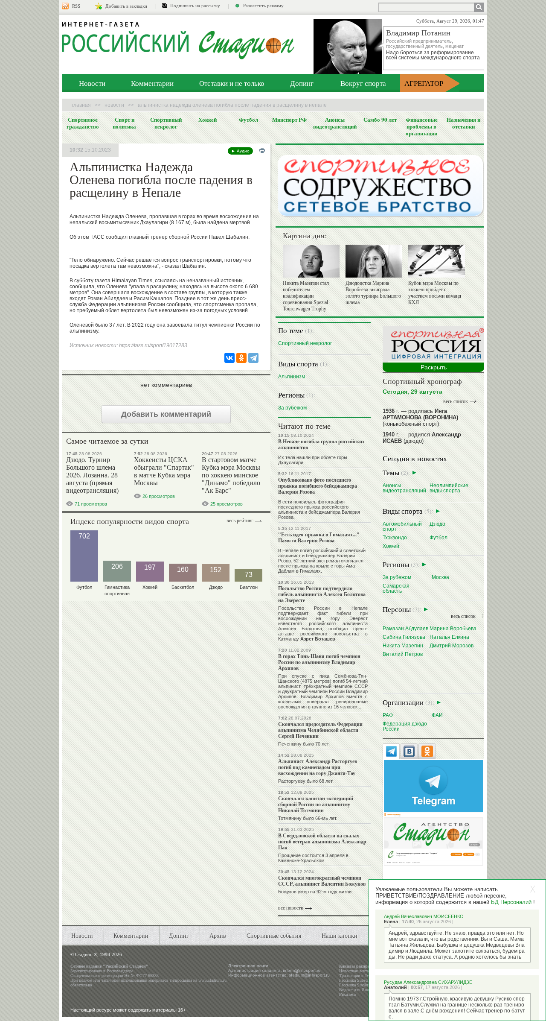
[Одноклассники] (241, 358)
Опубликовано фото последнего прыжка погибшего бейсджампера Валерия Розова (317, 485)
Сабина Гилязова (404, 637)
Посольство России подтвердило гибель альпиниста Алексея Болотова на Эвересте (322, 594)
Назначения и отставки (463, 123)
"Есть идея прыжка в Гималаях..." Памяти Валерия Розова (319, 537)
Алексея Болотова (300, 628)
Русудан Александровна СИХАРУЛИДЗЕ (428, 982)
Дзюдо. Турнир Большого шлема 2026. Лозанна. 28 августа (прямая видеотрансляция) (92, 475)
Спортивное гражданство (83, 123)
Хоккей (207, 119)
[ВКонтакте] (229, 358)
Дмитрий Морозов (451, 645)
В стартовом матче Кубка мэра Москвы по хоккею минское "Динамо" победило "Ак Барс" (231, 475)
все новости (290, 908)
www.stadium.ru (212, 980)
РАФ (388, 715)
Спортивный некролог (166, 123)
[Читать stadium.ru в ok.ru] (433, 839)
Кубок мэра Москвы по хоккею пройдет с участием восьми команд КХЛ (434, 292)
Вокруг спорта (363, 83)
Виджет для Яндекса (357, 989)
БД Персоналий (511, 902)
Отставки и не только (231, 83)
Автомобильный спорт (402, 526)
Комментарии (152, 83)
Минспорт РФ (289, 119)
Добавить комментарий (166, 414)
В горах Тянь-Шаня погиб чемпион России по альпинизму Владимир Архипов (319, 662)
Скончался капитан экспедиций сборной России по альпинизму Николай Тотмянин (315, 804)
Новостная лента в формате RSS (368, 970)
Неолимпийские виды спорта (449, 488)
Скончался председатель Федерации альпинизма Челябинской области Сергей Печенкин (320, 730)
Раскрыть (434, 367)
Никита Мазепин (403, 645)
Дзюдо (437, 524)
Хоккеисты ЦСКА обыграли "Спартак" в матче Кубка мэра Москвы (164, 471)
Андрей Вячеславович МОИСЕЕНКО (424, 916)
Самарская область (396, 588)
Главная (81, 105)
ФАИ (437, 715)
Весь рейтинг (240, 521)
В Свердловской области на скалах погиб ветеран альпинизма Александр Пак (322, 841)
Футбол (248, 119)
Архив (217, 935)
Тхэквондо (395, 537)
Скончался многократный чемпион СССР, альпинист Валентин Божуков (322, 880)
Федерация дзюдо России (405, 726)
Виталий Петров (403, 654)
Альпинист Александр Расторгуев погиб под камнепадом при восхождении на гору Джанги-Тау (317, 767)
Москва (440, 577)
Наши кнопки (339, 935)
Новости (92, 83)
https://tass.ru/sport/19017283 (153, 345)
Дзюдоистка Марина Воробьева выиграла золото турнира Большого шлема (373, 292)
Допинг (302, 83)
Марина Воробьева (453, 628)
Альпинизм (291, 376)
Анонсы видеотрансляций (335, 123)
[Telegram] (253, 358)
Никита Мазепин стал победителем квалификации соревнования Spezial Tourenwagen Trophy (306, 296)
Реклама (347, 994)
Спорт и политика (124, 123)
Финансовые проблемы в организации (422, 126)
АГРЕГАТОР (423, 83)
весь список (455, 401)
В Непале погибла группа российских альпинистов (321, 444)
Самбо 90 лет (380, 119)
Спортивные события (274, 935)
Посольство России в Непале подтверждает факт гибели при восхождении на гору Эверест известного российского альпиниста (323, 616)
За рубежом (292, 407)
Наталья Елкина (449, 637)
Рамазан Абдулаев (405, 628)
